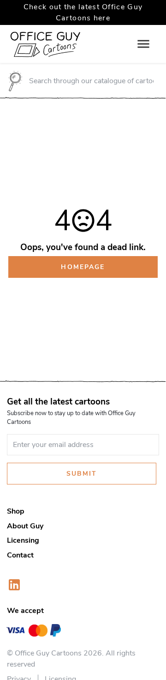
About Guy (25, 526)
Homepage (83, 266)
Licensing (23, 540)
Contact (20, 555)
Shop (15, 511)
